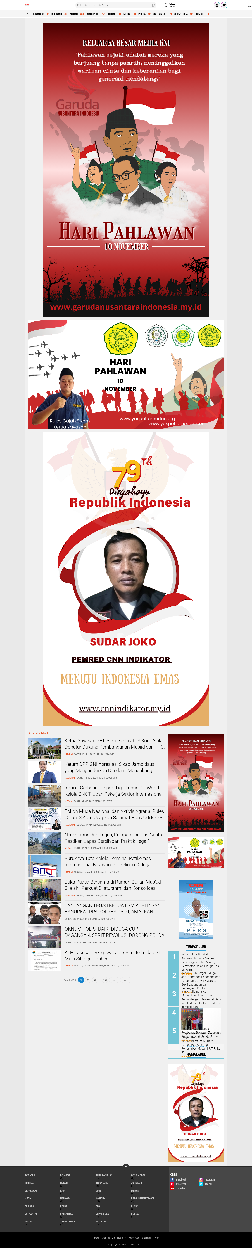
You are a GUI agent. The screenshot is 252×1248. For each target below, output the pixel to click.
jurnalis (136, 1182)
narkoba (65, 1198)
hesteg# (29, 1182)
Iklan (156, 1237)
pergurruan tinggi (142, 1198)
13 (105, 980)
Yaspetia (101, 1221)
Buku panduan (104, 1175)
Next (114, 980)
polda (142, 14)
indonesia (102, 1182)
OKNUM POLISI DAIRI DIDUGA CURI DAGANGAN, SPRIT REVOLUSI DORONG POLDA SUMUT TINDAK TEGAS (114, 935)
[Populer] (224, 5)
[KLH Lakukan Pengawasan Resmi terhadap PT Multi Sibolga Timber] (44, 970)
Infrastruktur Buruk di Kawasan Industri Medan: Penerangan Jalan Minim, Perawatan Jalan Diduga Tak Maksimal (200, 962)
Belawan (56, 14)
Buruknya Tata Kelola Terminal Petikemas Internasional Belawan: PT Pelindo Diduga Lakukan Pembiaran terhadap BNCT (108, 865)
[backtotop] (126, 1167)
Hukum (64, 1182)
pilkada (29, 1206)
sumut (199, 14)
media (126, 14)
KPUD (98, 1190)
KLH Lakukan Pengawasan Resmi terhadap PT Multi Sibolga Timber (113, 956)
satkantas (31, 1213)
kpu (62, 1190)
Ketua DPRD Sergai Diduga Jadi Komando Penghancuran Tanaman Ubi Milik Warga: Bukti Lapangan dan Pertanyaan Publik (200, 980)
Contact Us (108, 1237)
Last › (125, 980)
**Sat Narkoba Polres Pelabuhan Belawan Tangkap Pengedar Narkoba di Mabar (200, 1032)
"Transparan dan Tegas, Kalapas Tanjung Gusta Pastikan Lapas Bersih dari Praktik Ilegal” (113, 838)
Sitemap (146, 1237)
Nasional (92, 14)
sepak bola (181, 14)
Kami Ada (134, 1237)
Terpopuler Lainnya (196, 1047)
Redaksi (121, 1237)
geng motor (138, 1175)
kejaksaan (31, 1190)
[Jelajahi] (248, 5)
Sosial (111, 14)
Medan (74, 14)
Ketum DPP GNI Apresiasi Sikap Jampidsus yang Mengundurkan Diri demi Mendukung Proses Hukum (109, 770)
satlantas (159, 14)
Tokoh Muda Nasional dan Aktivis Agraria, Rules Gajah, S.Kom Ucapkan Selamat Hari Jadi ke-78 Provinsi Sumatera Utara (114, 818)
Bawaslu (38, 14)
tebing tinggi (68, 1221)
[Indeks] (217, 5)
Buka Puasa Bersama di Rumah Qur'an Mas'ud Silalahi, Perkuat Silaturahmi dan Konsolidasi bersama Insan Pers (113, 888)
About (96, 1237)
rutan (135, 1206)
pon (98, 1206)
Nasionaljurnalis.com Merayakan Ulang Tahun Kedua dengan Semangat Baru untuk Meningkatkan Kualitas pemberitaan (201, 999)
